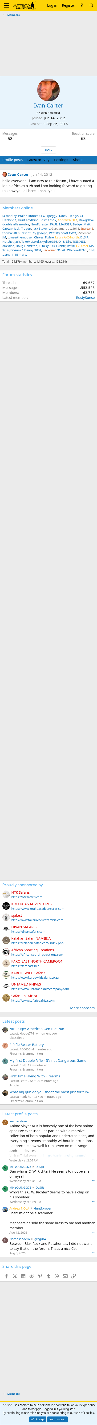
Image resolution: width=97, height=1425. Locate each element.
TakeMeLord (30, 241)
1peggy (52, 216)
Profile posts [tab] (12, 159)
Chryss (39, 237)
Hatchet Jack (11, 241)
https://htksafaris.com (26, 897)
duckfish (8, 246)
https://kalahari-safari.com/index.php (37, 943)
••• (93, 1160)
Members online (17, 208)
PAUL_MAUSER (60, 224)
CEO (42, 216)
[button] (6, 5)
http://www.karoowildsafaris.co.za (35, 977)
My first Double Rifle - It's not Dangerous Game (47, 1060)
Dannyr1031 (32, 250)
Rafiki (71, 246)
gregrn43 (40, 1239)
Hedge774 (76, 216)
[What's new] (82, 5)
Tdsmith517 (48, 220)
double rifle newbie (15, 224)
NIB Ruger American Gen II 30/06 (36, 1028)
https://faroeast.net (25, 966)
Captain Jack (11, 228)
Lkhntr (60, 246)
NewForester (40, 224)
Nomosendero (19, 1239)
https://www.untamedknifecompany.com (40, 989)
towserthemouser (20, 237)
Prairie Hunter (28, 216)
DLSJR (84, 237)
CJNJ (92, 250)
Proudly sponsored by (22, 884)
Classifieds (16, 1037)
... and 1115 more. (14, 254)
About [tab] (78, 159)
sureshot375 (27, 233)
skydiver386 (48, 241)
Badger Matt (81, 224)
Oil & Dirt (64, 241)
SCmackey (9, 216)
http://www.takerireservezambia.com (37, 920)
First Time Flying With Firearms (34, 1076)
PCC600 (54, 233)
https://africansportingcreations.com (37, 954)
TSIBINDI (79, 241)
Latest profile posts (20, 1113)
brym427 (16, 250)
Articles (14, 1085)
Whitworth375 (77, 250)
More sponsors (82, 1007)
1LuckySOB (47, 246)
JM (4, 237)
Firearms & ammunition (26, 1053)
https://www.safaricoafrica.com (33, 1000)
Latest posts (13, 1021)
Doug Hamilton (26, 246)
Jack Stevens (41, 228)
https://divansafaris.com (28, 931)
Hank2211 (9, 220)
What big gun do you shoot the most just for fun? (49, 1091)
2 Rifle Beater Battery (26, 1044)
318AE (61, 250)
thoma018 (9, 233)
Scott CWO (68, 233)
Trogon (26, 228)
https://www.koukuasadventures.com (37, 908)
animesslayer (18, 1121)
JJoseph (42, 233)
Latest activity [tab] (38, 159)
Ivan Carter (18, 174)
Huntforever (42, 1208)
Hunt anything (28, 220)
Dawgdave (86, 220)
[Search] (91, 5)
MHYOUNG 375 (20, 1167)
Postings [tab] (61, 159)
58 (10, 138)
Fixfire (49, 237)
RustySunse (85, 297)
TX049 (63, 216)
